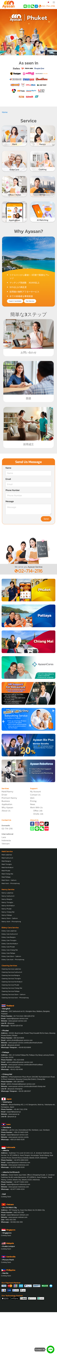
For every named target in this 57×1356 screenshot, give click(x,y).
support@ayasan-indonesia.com (18, 1162)
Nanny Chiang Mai (8, 912)
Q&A (32, 797)
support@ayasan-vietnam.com (18, 1215)
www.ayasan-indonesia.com (18, 1165)
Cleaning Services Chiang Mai (12, 988)
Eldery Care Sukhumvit (10, 934)
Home (5, 112)
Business (6, 801)
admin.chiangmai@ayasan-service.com (21, 1084)
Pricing (33, 801)
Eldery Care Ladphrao (9, 931)
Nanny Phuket (6, 909)
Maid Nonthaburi (7, 867)
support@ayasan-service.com (17, 1018)
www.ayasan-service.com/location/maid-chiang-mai (26, 1086)
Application (7, 804)
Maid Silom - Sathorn (9, 880)
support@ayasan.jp (14, 1112)
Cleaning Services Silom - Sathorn (13, 994)
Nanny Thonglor (7, 902)
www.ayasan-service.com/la (18, 1137)
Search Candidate (15, 301)
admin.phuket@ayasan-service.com (19, 1040)
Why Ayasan (7, 807)
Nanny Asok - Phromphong (11, 921)
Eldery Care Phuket (8, 947)
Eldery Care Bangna (8, 937)
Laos (4, 837)
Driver (4, 794)
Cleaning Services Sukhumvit (12, 972)
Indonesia (6, 840)
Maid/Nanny (7, 791)
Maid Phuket (6, 870)
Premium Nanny (9, 797)
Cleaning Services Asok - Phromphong (15, 997)
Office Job (37, 810)
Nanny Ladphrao (7, 893)
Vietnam (6, 843)
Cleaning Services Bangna (11, 975)
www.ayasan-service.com (17, 1021)
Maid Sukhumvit (7, 858)
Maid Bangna (6, 861)
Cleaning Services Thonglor (11, 978)
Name (8, 467)
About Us (6, 810)
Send (46, 519)
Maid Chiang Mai (7, 874)
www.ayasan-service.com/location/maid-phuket (25, 1043)
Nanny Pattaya (7, 915)
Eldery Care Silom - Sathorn (11, 956)
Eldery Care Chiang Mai (10, 950)
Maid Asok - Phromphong (11, 883)
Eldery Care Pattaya (8, 953)
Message (10, 501)
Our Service (30, 301)
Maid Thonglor (7, 864)
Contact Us (35, 794)
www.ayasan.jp (13, 1114)
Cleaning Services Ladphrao (11, 969)
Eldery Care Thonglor (9, 940)
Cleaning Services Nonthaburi (12, 982)
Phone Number (13, 490)
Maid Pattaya (6, 877)
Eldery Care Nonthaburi (10, 943)
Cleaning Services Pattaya (10, 991)
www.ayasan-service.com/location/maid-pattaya (25, 1065)
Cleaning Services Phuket (10, 985)
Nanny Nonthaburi (8, 905)
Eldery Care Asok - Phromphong (13, 959)
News (32, 804)
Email (8, 479)
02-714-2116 (7, 828)
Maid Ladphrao (7, 855)
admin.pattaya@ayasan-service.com (20, 1062)
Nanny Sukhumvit (8, 896)
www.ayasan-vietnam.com (17, 1217)
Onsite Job (38, 813)
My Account (35, 791)
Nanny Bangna (7, 899)
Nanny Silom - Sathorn (10, 918)
